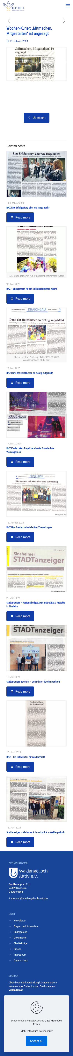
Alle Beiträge (20, 943)
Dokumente (20, 937)
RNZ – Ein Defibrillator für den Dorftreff (25, 757)
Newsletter (20, 920)
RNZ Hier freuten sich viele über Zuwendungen (29, 527)
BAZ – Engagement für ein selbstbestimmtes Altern (31, 288)
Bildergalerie (20, 931)
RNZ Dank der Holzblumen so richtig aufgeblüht (29, 372)
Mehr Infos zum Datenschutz (37, 1031)
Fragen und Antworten (26, 926)
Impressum (20, 954)
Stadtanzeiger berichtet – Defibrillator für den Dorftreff (33, 681)
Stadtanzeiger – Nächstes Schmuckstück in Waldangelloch (35, 832)
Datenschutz (21, 960)
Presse (17, 949)
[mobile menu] (67, 6)
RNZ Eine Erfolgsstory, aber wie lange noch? (27, 207)
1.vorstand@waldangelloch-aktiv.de (28, 898)
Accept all (36, 1041)
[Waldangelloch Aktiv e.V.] (13, 6)
